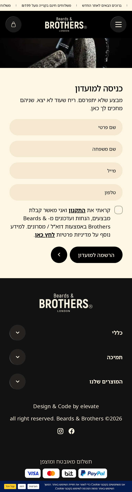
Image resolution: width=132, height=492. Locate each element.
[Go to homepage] (66, 24)
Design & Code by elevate (66, 406)
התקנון (77, 210)
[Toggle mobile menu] (118, 24)
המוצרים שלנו (106, 381)
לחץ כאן (45, 234)
